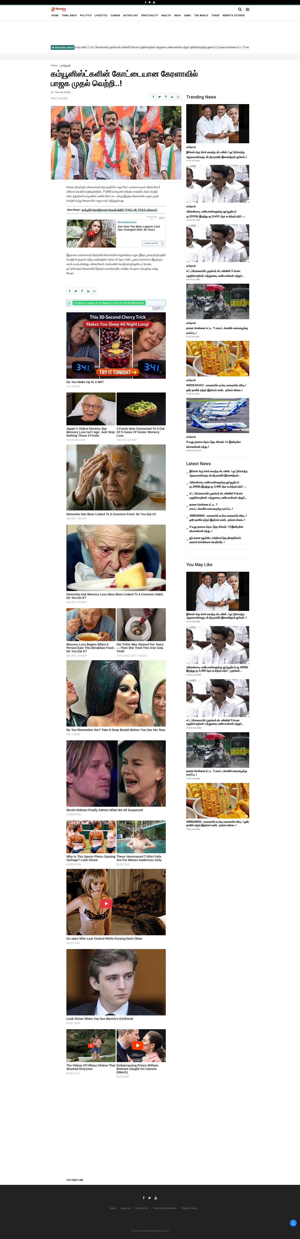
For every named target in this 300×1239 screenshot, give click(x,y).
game (187, 15)
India (177, 15)
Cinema (115, 15)
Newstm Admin (63, 92)
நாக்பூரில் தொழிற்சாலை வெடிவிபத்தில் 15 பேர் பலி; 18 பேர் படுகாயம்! (119, 209)
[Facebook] (145, 2)
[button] (247, 10)
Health (166, 15)
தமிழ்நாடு (65, 65)
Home (55, 15)
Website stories (234, 15)
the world (201, 15)
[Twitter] (149, 2)
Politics (86, 15)
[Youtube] (154, 2)
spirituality (149, 15)
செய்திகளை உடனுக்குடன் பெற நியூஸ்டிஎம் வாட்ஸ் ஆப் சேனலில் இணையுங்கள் (109, 298)
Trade (215, 15)
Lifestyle (101, 15)
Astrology (130, 15)
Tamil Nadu (69, 15)
